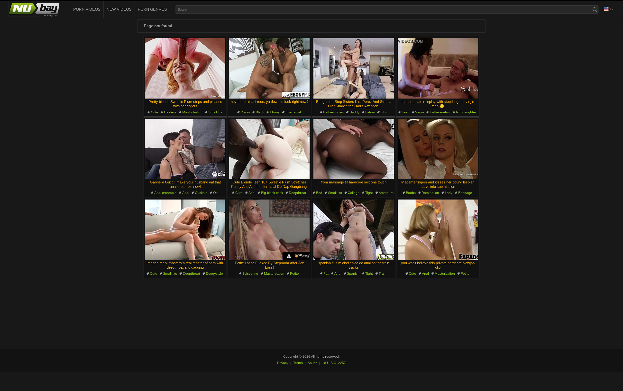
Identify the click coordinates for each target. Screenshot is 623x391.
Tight (369, 193)
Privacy (282, 363)
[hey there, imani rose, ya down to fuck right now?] (269, 68)
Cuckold (201, 193)
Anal (185, 193)
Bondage (465, 193)
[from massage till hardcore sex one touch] (353, 149)
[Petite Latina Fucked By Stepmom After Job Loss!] (269, 230)
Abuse (312, 363)
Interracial (293, 112)
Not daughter (466, 112)
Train (382, 273)
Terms (298, 363)
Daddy (354, 112)
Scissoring (250, 273)
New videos (119, 9)
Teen (405, 112)
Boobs (411, 193)
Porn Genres (152, 9)
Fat (326, 273)
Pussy (245, 112)
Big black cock (272, 193)
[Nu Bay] (33, 9)
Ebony (275, 112)
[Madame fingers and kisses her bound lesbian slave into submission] (438, 149)
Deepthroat (297, 193)
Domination (430, 193)
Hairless (170, 112)
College (353, 193)
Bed (319, 193)
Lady (448, 193)
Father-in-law (333, 112)
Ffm (384, 112)
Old (216, 193)
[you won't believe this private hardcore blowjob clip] (438, 230)
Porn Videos (87, 9)
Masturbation (192, 112)
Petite (294, 273)
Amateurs (386, 193)
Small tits (215, 112)
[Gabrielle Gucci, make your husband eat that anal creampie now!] (185, 149)
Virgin (419, 112)
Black (260, 112)
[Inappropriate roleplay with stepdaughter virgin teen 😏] (438, 68)
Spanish (353, 273)
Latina (370, 112)
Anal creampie (165, 193)
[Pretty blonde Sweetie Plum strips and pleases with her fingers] (185, 68)
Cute (154, 112)
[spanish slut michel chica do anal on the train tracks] (353, 230)
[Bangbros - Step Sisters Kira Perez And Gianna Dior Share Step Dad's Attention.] (353, 68)
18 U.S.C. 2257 (334, 363)
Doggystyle (214, 273)
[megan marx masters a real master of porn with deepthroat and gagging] (185, 230)
